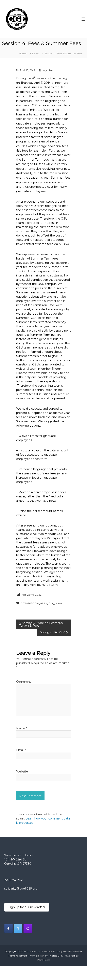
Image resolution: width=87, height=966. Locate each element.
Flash (41, 955)
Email (21, 750)
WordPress (43, 959)
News (35, 53)
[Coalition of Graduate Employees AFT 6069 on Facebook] (8, 928)
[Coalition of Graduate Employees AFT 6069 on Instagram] (27, 928)
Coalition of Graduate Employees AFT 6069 (53, 951)
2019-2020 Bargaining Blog (37, 603)
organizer (48, 70)
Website (22, 771)
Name (21, 728)
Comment (24, 681)
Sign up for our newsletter (26, 907)
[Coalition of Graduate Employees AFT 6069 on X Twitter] (18, 928)
